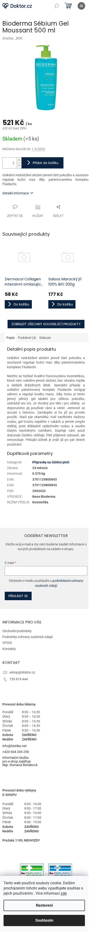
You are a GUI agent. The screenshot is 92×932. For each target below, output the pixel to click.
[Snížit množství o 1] (19, 165)
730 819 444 (18, 679)
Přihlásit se (18, 596)
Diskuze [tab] (45, 338)
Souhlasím (44, 920)
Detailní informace (15, 193)
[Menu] (81, 6)
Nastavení (44, 905)
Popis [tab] (10, 338)
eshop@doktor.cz (22, 672)
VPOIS (7, 643)
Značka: (12, 38)
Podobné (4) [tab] (27, 338)
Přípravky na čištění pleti (50, 462)
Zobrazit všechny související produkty (46, 324)
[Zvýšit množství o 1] (19, 160)
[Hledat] (56, 6)
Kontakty (9, 649)
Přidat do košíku (46, 163)
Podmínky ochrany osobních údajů (27, 637)
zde (64, 893)
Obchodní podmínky (17, 631)
